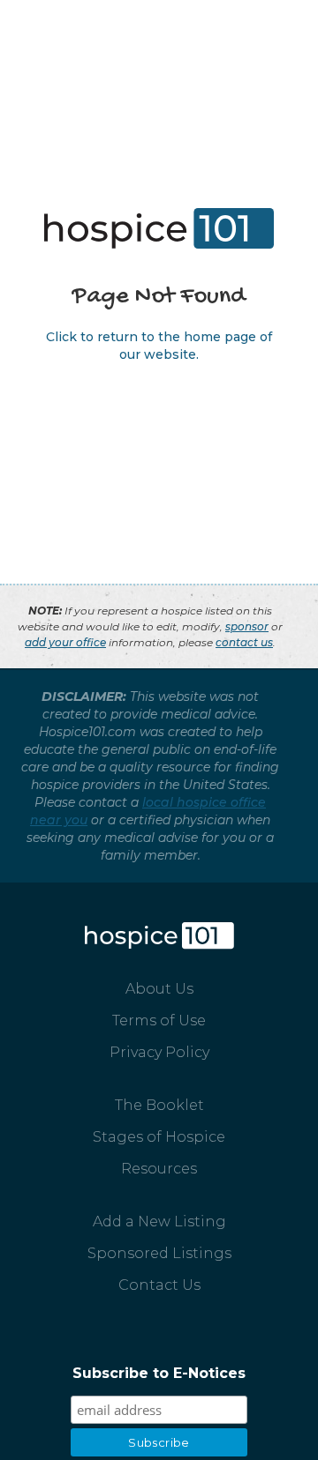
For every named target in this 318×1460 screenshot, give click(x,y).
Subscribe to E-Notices (159, 1373)
